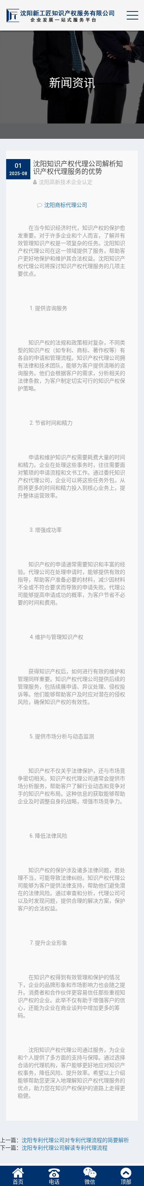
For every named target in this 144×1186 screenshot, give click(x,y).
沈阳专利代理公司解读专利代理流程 (65, 1148)
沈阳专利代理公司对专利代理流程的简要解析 (75, 1140)
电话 (54, 1182)
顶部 (126, 1182)
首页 (18, 1182)
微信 (89, 1182)
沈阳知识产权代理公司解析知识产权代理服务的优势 (78, 167)
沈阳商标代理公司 (65, 205)
